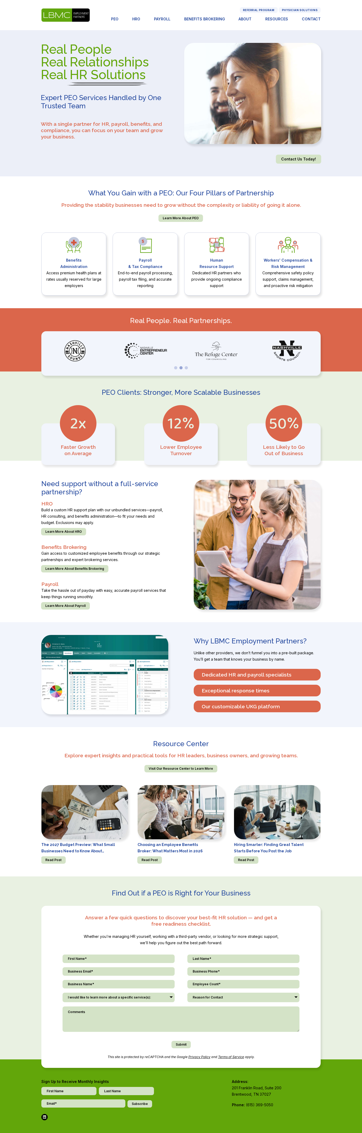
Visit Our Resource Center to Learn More (181, 769)
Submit (181, 1044)
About (245, 19)
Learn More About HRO (63, 532)
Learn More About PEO (181, 218)
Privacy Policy (199, 1057)
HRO (136, 19)
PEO (114, 19)
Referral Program (259, 10)
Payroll (162, 19)
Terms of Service (231, 1057)
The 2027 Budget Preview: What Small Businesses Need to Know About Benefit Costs (78, 848)
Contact (311, 19)
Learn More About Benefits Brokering (74, 569)
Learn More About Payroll (65, 606)
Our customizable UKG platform (241, 706)
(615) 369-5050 (259, 1105)
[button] (175, 367)
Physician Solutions (300, 10)
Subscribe (140, 1104)
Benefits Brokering (204, 19)
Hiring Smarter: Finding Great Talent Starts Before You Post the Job (269, 848)
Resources (276, 19)
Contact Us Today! (298, 159)
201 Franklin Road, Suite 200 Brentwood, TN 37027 (256, 1091)
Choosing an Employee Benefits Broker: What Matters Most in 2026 (170, 848)
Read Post (53, 860)
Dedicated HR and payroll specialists (247, 675)
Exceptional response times (236, 690)
